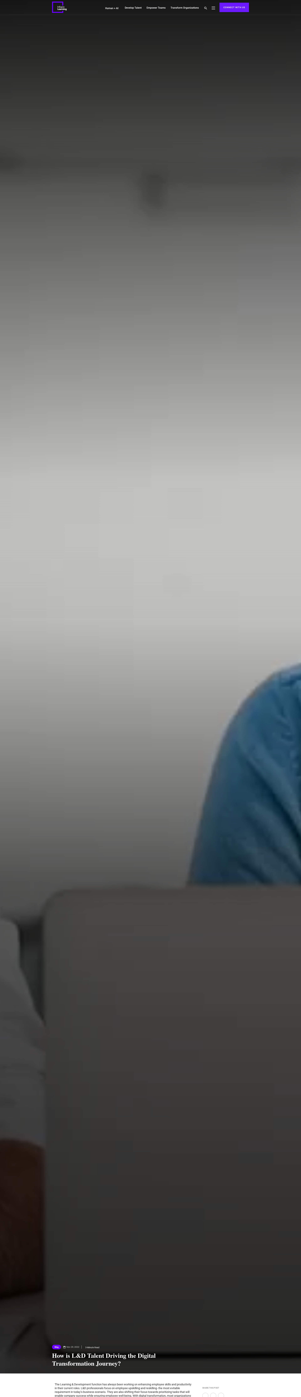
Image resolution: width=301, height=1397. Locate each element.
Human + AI (112, 8)
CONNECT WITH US (234, 7)
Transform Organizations (185, 7)
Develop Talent (133, 7)
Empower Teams (156, 7)
